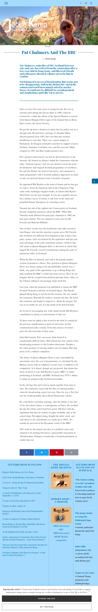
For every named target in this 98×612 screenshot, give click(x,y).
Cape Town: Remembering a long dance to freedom (23, 477)
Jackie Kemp (50, 58)
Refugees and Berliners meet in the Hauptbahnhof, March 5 (22, 512)
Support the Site (46, 599)
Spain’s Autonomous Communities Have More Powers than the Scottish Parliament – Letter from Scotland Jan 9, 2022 (24, 538)
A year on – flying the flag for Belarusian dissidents (23, 482)
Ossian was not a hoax (84, 572)
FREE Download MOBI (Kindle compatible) (61, 536)
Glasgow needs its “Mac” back (14, 488)
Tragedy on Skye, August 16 (14, 506)
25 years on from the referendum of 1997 (18, 500)
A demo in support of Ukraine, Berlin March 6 (21, 519)
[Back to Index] (95, 181)
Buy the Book (46, 607)
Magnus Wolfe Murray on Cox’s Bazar (18, 472)
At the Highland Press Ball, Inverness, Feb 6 (20, 532)
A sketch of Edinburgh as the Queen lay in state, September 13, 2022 (21, 494)
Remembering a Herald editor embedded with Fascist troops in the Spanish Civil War (23, 525)
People (48, 46)
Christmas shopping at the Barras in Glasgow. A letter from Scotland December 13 (24, 553)
